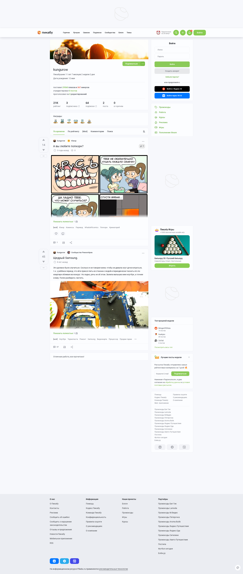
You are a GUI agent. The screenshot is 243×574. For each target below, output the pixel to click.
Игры (124, 517)
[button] (79, 106)
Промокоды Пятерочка (164, 418)
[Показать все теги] (136, 339)
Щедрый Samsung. (65, 258)
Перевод (79, 227)
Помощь (158, 395)
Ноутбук (62, 339)
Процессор (113, 339)
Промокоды (127, 513)
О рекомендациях (180, 397)
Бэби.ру (158, 440)
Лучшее (76, 33)
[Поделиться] (71, 242)
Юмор (61, 227)
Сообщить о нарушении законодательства (61, 523)
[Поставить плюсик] (43, 140)
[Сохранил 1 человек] (64, 347)
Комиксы (70, 227)
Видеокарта (102, 339)
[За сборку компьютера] (82, 121)
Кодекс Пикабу (160, 397)
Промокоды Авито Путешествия (168, 432)
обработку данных (173, 382)
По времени (59, 131)
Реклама (54, 513)
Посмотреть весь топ (164, 347)
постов (73, 91)
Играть (172, 265)
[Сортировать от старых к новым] (144, 131)
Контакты (54, 508)
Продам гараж (126, 339)
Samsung (91, 339)
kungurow (61, 141)
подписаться (180, 374)
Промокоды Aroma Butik (164, 421)
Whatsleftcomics (91, 227)
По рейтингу (73, 131)
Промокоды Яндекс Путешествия (168, 423)
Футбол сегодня (161, 438)
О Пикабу (54, 504)
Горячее (66, 33)
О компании (178, 400)
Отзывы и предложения (61, 529)
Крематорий (114, 227)
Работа (125, 508)
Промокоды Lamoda (163, 412)
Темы (129, 33)
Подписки (97, 33)
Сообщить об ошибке (59, 517)
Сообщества (110, 33)
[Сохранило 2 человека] (63, 242)
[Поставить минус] (43, 150)
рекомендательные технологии (113, 569)
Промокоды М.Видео (163, 415)
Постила (158, 435)
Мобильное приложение (61, 538)
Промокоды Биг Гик (162, 409)
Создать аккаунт (172, 71)
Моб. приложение (162, 403)
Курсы (125, 522)
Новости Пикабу (57, 534)
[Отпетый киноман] (76, 121)
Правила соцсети (180, 395)
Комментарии (97, 131)
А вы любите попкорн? (68, 146)
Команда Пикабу (161, 400)
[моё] (84, 131)
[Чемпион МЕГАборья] (69, 121)
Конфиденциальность (96, 517)
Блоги (121, 33)
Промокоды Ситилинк (163, 429)
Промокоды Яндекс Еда (164, 426)
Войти (199, 33)
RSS (51, 543)
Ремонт (83, 339)
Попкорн (104, 227)
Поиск (110, 131)
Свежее (86, 33)
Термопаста (73, 339)
